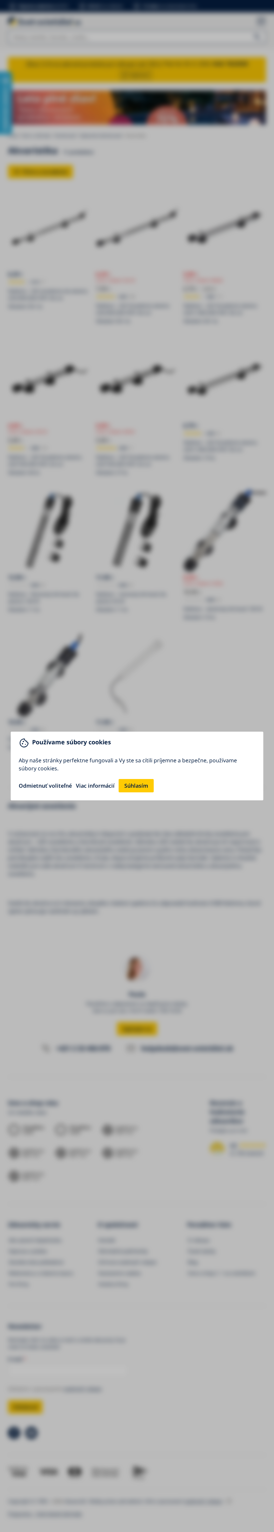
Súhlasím (136, 785)
